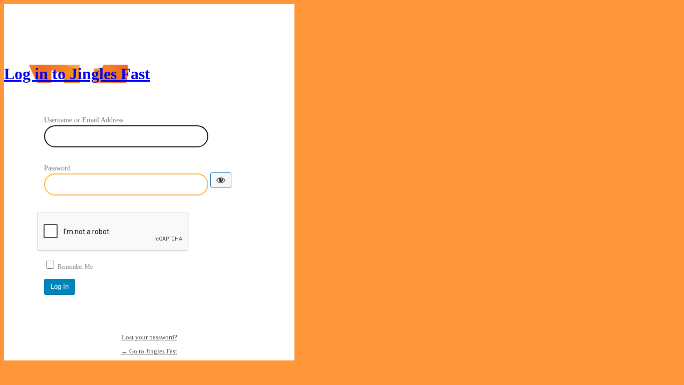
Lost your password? (149, 337)
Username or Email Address (83, 120)
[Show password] (220, 179)
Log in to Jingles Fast (77, 74)
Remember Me (75, 266)
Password (57, 168)
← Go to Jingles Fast (149, 351)
